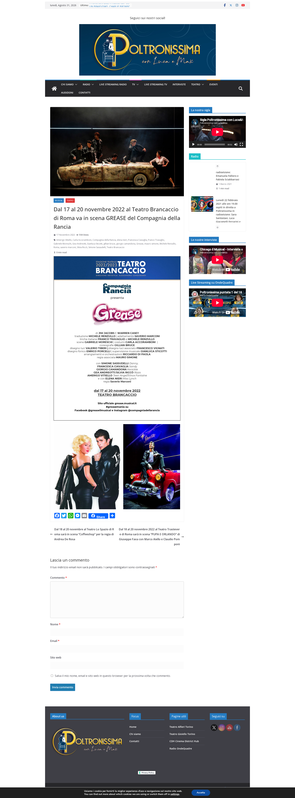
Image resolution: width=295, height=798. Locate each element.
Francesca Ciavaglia (137, 239)
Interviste (179, 84)
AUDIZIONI (67, 92)
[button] (75, 84)
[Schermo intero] (241, 144)
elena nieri (122, 239)
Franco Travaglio (156, 239)
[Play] (193, 144)
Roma (56, 247)
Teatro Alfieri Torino (181, 726)
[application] (217, 132)
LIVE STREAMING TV (155, 84)
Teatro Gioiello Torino (182, 734)
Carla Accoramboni (82, 239)
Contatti (134, 741)
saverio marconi (68, 247)
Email (54, 641)
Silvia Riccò (82, 247)
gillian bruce (109, 243)
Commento (58, 578)
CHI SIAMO (67, 84)
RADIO (86, 84)
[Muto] (236, 144)
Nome (55, 624)
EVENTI (213, 84)
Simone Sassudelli (97, 247)
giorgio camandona (125, 243)
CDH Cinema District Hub (184, 741)
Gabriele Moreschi (62, 243)
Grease (139, 243)
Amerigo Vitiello (64, 239)
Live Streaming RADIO (113, 84)
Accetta (201, 792)
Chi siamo (135, 734)
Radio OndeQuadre (181, 748)
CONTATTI (84, 92)
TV (133, 84)
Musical (58, 200)
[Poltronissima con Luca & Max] (54, 88)
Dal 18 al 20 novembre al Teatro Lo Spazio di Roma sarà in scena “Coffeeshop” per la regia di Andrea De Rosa (84, 534)
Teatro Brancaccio (115, 247)
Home (132, 726)
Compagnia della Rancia (104, 239)
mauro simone (151, 243)
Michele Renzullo (168, 243)
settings (175, 794)
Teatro (195, 84)
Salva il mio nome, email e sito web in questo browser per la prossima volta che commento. (113, 676)
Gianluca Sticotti (94, 243)
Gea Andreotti (79, 243)
